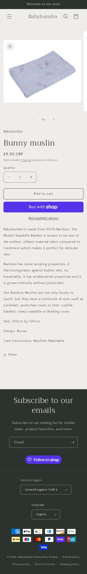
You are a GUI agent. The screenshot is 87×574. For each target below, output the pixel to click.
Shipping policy (69, 564)
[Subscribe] (72, 442)
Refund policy (71, 557)
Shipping (26, 160)
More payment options (43, 218)
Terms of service (45, 564)
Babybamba (25, 557)
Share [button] (12, 354)
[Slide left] (33, 120)
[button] (9, 16)
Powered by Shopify (45, 557)
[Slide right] (54, 120)
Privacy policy (21, 564)
